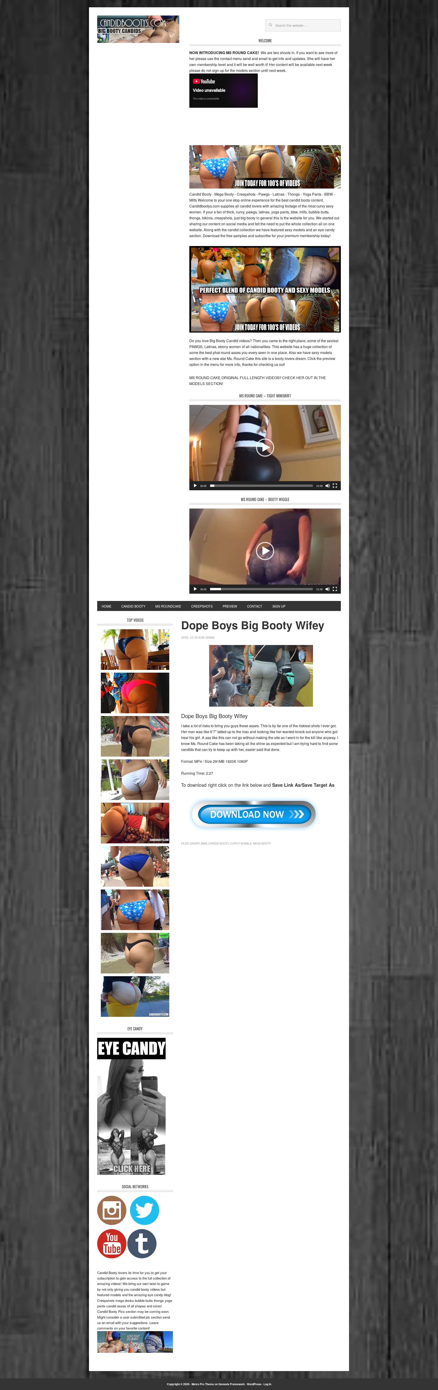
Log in (267, 1384)
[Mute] (327, 485)
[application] (265, 447)
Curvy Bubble (241, 843)
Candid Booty (218, 843)
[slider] (261, 486)
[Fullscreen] (335, 485)
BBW (204, 843)
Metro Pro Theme (203, 1384)
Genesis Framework (232, 1384)
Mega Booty (262, 843)
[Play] (195, 485)
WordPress (254, 1384)
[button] (265, 447)
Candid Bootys (138, 29)
